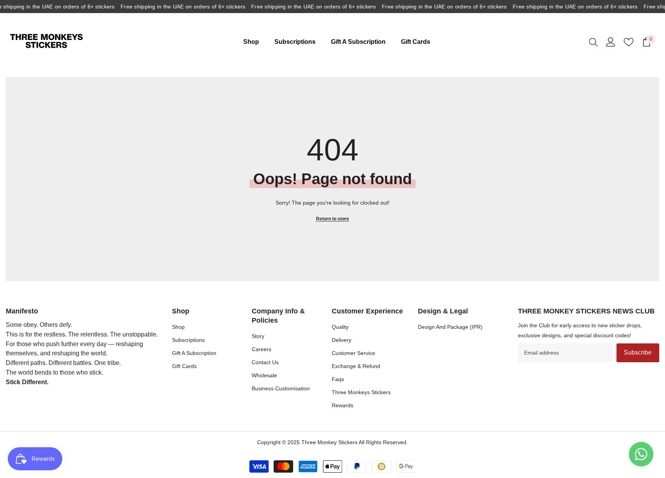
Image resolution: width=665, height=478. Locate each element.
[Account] (611, 42)
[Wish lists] (629, 42)
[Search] (593, 42)
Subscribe (638, 352)
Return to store (332, 219)
